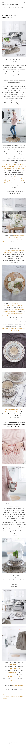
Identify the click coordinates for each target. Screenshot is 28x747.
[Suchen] (25, 2)
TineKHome (4, 698)
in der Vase (18, 156)
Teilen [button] (3, 694)
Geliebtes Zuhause (13, 664)
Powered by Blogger (15, 742)
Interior (8, 7)
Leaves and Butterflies (10, 5)
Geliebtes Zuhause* (14, 668)
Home (3, 7)
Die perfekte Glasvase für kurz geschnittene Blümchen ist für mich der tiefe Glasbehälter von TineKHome (14, 166)
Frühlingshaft (12, 696)
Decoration (15, 7)
